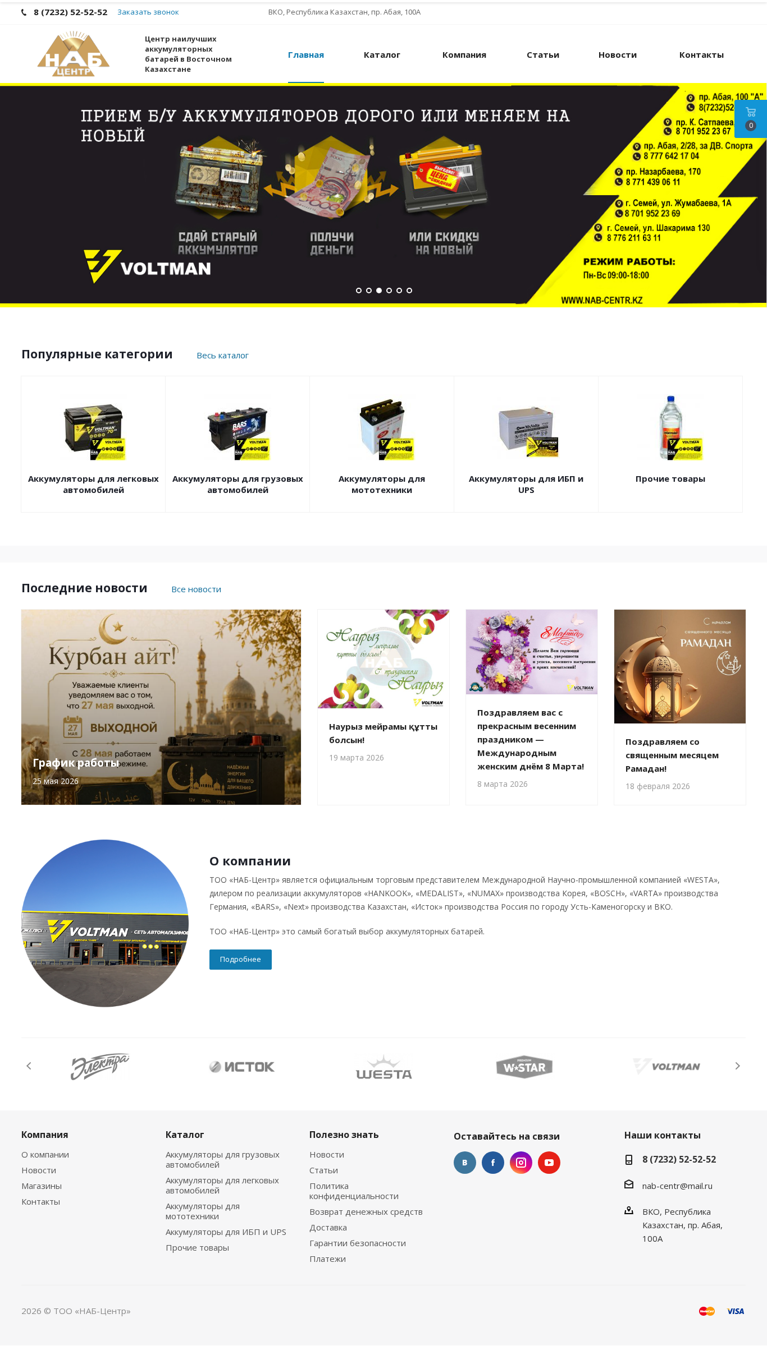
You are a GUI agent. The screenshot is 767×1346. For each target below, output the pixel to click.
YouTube (549, 1162)
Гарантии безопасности (357, 1242)
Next (737, 1066)
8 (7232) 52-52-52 (679, 1159)
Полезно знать (344, 1134)
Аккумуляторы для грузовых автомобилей (237, 484)
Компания (45, 1134)
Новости (38, 1170)
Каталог (185, 1134)
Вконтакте (465, 1162)
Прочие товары (670, 478)
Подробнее (240, 959)
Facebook (493, 1162)
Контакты (40, 1201)
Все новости (196, 588)
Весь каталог (223, 355)
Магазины (41, 1185)
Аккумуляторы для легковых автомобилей (93, 484)
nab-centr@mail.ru (677, 1185)
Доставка (328, 1227)
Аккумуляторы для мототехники (382, 484)
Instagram (521, 1162)
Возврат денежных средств (366, 1211)
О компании (45, 1154)
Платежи (327, 1258)
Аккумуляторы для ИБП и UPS (526, 484)
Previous (29, 1066)
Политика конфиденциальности (354, 1190)
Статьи (323, 1170)
